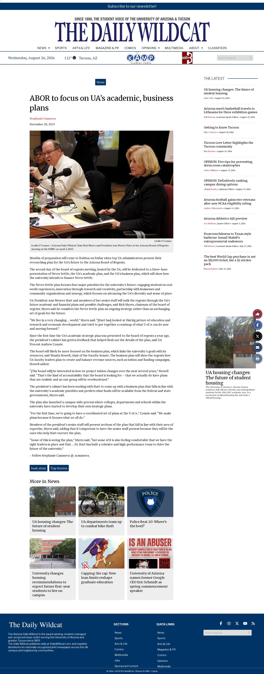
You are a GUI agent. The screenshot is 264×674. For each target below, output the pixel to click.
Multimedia (174, 48)
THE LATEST (214, 78)
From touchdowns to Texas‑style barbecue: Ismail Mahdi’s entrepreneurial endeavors (227, 237)
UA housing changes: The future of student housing (228, 378)
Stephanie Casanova (43, 118)
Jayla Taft (208, 98)
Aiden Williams (211, 170)
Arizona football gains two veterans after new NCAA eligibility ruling (229, 201)
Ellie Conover (210, 132)
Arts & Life (81, 48)
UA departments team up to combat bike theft (101, 524)
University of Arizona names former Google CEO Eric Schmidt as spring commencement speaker (149, 582)
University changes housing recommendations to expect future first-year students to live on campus (51, 584)
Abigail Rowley (211, 189)
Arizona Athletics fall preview (225, 218)
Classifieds (217, 48)
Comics (130, 48)
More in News (44, 481)
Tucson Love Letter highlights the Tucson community (228, 144)
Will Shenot (209, 117)
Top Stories (59, 468)
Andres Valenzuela (213, 208)
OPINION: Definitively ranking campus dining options (225, 182)
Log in (155, 671)
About (194, 48)
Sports (61, 48)
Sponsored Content (126, 666)
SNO (147, 671)
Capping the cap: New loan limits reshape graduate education (98, 577)
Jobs (117, 660)
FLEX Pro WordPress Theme (128, 671)
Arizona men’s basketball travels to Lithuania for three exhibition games (230, 110)
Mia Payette (209, 151)
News (41, 48)
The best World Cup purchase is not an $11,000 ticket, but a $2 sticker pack (230, 260)
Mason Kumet (210, 268)
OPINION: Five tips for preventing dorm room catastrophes (228, 163)
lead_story (38, 468)
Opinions (149, 48)
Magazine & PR (107, 48)
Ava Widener (210, 223)
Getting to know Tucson (221, 127)
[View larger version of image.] (101, 184)
